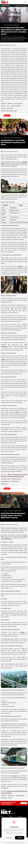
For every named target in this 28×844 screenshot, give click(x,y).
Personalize (9, 837)
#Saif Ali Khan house (15, 481)
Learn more (19, 833)
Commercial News (5, 45)
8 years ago (16, 25)
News (11, 816)
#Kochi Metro (4, 795)
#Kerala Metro (4, 798)
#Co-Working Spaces (18, 103)
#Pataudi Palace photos (16, 479)
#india (8, 105)
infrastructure (14, 775)
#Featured (3, 105)
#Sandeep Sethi (10, 108)
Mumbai (17, 412)
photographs (4, 346)
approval (7, 537)
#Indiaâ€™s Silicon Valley (16, 105)
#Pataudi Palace (4, 483)
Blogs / (5, 137)
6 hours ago (10, 137)
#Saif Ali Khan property (5, 479)
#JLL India (3, 108)
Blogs (3, 151)
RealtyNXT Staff (18, 137)
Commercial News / (9, 25)
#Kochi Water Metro (20, 795)
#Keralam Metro (11, 795)
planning (22, 632)
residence (3, 359)
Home (2, 816)
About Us (20, 816)
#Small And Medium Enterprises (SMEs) (9, 110)
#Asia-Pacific (3, 103)
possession (20, 266)
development (13, 581)
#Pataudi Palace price (5, 481)
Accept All (19, 837)
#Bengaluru (10, 103)
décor (12, 309)
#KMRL (9, 798)
